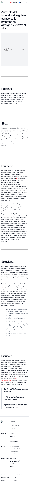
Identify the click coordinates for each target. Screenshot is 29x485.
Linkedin (12, 433)
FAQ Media (13, 458)
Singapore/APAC (5, 477)
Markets (12, 463)
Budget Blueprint (15, 461)
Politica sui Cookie (14, 451)
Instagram (12, 436)
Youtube (12, 439)
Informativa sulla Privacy (16, 448)
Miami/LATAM (18, 475)
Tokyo (16, 477)
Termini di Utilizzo (14, 446)
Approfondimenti (14, 441)
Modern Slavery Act (15, 454)
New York (3, 475)
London (3, 480)
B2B (17, 178)
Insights (12, 466)
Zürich (16, 480)
